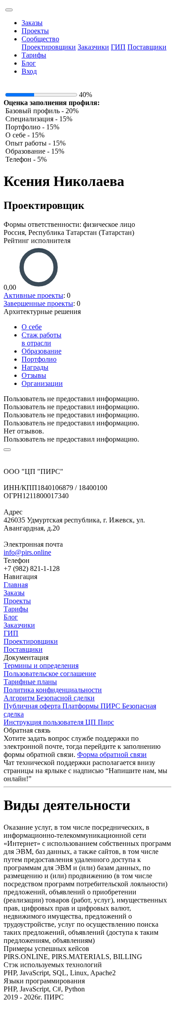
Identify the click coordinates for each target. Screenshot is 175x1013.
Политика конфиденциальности (53, 690)
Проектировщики (49, 47)
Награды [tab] (35, 367)
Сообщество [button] (40, 39)
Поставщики (146, 47)
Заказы (32, 23)
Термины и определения (41, 665)
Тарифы (34, 55)
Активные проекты (33, 295)
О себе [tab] (32, 327)
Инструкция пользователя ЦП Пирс (59, 722)
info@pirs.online (27, 552)
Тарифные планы (30, 682)
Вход (29, 71)
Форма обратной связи (112, 754)
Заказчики (93, 47)
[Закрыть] (7, 449)
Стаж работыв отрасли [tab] (41, 339)
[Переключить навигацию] (9, 10)
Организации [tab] (42, 383)
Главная (16, 584)
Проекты (35, 31)
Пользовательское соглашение (50, 673)
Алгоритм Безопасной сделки (49, 698)
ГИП (118, 47)
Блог (29, 63)
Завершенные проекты (38, 303)
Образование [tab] (41, 351)
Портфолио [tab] (39, 359)
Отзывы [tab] (34, 375)
